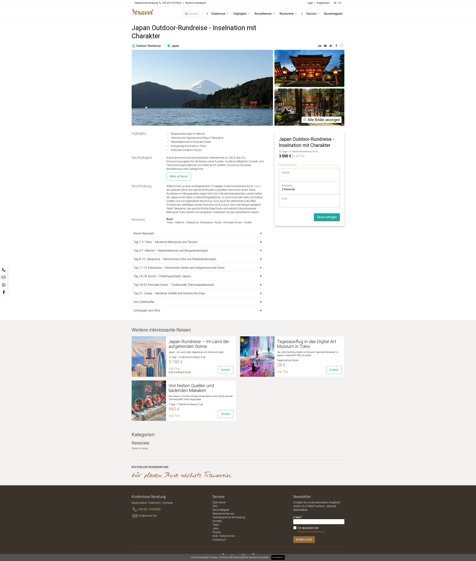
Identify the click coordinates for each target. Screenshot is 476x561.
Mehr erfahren (179, 176)
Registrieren (323, 3)
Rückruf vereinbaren (195, 3)
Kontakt (217, 521)
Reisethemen (263, 13)
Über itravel (219, 502)
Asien (135, 448)
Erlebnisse (218, 13)
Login (310, 3)
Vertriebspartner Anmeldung (229, 517)
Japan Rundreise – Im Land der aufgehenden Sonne (199, 344)
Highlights (240, 13)
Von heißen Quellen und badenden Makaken (191, 388)
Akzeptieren (278, 557)
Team (216, 524)
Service (311, 13)
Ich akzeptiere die (311, 529)
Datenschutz (227, 535)
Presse (217, 532)
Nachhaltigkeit (221, 509)
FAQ (215, 506)
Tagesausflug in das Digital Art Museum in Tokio (306, 344)
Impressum (219, 539)
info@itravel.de (147, 515)
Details (225, 370)
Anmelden (304, 539)
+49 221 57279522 (149, 509)
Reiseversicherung (223, 513)
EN (340, 3)
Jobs (215, 528)
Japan (257, 186)
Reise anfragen (327, 217)
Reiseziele (286, 13)
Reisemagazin (333, 13)
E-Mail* (297, 517)
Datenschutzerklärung (311, 531)
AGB (215, 535)
